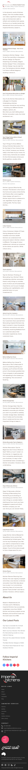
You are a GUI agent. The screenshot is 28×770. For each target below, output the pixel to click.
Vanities (3, 709)
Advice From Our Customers (10, 313)
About (2, 691)
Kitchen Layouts (7, 180)
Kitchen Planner (7, 571)
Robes (2, 713)
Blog (2, 699)
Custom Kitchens (15, 181)
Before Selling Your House (9, 357)
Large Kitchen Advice (8, 529)
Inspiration (4, 696)
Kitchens (3, 706)
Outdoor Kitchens (5, 716)
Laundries (3, 711)
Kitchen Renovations (9, 8)
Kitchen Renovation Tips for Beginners (12, 442)
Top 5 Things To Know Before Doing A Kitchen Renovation (12, 137)
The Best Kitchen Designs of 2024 (13, 643)
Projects (3, 694)
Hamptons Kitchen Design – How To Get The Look (13, 49)
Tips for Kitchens (7, 269)
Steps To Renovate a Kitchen (10, 485)
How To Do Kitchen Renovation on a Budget (14, 93)
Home (2, 689)
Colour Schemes (7, 225)
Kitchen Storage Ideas (8, 400)
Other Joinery (4, 718)
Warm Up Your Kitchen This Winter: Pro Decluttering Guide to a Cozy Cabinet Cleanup (14, 633)
